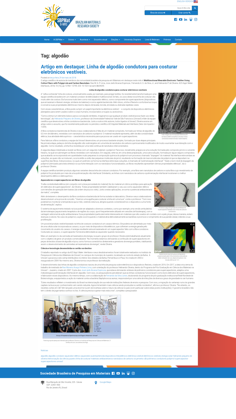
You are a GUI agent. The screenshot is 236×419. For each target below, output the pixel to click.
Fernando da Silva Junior (116, 276)
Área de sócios (156, 13)
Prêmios (167, 40)
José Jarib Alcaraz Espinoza (94, 270)
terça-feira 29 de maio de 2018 (63, 78)
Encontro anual (100, 40)
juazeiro (72, 359)
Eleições (115, 40)
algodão (44, 356)
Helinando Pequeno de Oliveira (67, 119)
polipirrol (171, 359)
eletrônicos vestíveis (152, 356)
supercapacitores (48, 361)
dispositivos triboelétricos (116, 356)
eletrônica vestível (135, 356)
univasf (60, 361)
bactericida (100, 356)
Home (46, 40)
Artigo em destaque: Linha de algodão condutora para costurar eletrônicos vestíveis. (109, 69)
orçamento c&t (140, 359)
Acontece (84, 40)
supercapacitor (181, 359)
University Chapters (132, 40)
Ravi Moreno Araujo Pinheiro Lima (77, 267)
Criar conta (183, 13)
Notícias (44, 350)
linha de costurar (83, 359)
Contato (178, 40)
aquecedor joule (88, 356)
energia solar (167, 356)
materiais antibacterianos (102, 359)
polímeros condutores (156, 359)
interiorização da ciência (57, 359)
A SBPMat (58, 40)
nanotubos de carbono (123, 359)
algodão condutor (56, 356)
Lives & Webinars (152, 40)
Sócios (71, 40)
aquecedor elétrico (73, 356)
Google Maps (105, 382)
